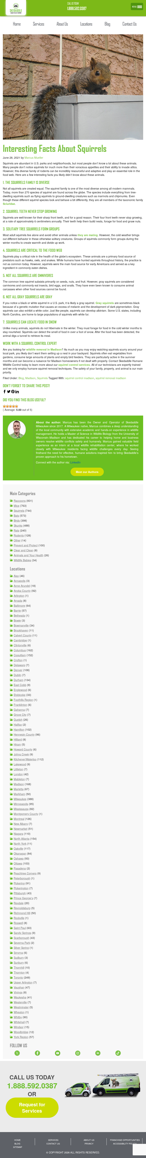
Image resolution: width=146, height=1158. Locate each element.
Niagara (18, 834)
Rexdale (19, 903)
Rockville (19, 918)
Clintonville (20, 645)
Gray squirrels (105, 303)
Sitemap (17, 1146)
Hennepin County (24, 734)
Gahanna (19, 710)
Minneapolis (21, 804)
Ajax (16, 576)
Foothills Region (23, 700)
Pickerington (21, 888)
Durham (18, 680)
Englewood (20, 690)
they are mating (88, 235)
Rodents (19, 535)
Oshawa (19, 858)
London (18, 774)
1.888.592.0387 (76, 8)
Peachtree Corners (25, 873)
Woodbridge (21, 1032)
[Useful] (10, 406)
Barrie (17, 610)
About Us (89, 1139)
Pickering (19, 883)
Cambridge (20, 640)
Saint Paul (20, 928)
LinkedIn (75, 462)
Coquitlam (20, 655)
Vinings (18, 992)
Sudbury (19, 957)
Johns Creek (21, 754)
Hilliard (18, 739)
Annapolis (19, 581)
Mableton (19, 779)
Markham (19, 794)
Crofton (18, 660)
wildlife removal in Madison (44, 349)
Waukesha (20, 997)
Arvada (18, 600)
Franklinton (20, 705)
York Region (21, 1037)
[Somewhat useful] (7, 406)
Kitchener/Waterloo (25, 759)
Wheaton (19, 1012)
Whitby (18, 1017)
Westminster (21, 1007)
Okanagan (20, 853)
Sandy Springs (22, 933)
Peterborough (22, 878)
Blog (21, 378)
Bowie (17, 620)
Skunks (18, 525)
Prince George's (23, 898)
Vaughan (19, 987)
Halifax (18, 724)
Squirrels (42, 378)
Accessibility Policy (124, 1143)
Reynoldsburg (22, 908)
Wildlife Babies (22, 560)
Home (17, 1139)
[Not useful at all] (4, 406)
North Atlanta (21, 838)
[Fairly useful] (13, 406)
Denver (18, 670)
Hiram (17, 744)
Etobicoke (19, 695)
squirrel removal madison (111, 378)
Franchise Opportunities (125, 1139)
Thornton (19, 972)
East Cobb (20, 685)
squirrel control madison (79, 378)
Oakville (18, 848)
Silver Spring (21, 948)
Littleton (18, 769)
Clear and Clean (23, 550)
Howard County (23, 749)
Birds (17, 520)
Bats (16, 515)
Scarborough (21, 938)
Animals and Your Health (28, 555)
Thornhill (19, 967)
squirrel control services (74, 365)
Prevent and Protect (26, 545)
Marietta (19, 789)
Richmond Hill (22, 913)
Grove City (20, 715)
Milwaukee (20, 799)
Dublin (17, 675)
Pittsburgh (20, 893)
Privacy (89, 1143)
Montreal (19, 819)
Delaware (19, 665)
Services (53, 1139)
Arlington (19, 595)
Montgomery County (26, 814)
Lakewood (20, 764)
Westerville (20, 1002)
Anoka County (22, 591)
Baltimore (19, 605)
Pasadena (20, 868)
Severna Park (22, 943)
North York (20, 843)
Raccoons (20, 501)
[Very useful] (16, 406)
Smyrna (18, 953)
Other (17, 540)
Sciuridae (9, 204)
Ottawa (18, 863)
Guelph (18, 719)
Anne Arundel (22, 586)
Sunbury (19, 962)
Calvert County (23, 635)
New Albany (21, 824)
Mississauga (21, 809)
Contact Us (53, 1143)
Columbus (20, 650)
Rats (16, 530)
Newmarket (20, 829)
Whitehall (19, 1022)
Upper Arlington (23, 982)
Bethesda (19, 615)
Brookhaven (21, 630)
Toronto (18, 977)
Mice (16, 505)
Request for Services (32, 1107)
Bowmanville (21, 625)
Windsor (19, 1027)
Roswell (18, 923)
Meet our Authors (87, 472)
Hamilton (19, 729)
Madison (30, 378)
